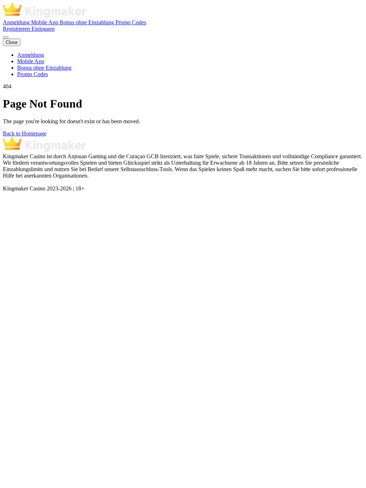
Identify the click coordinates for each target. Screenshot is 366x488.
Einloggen (43, 29)
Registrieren (17, 29)
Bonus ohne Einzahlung (87, 22)
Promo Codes (130, 22)
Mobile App (45, 22)
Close (12, 42)
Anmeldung (17, 22)
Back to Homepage (24, 133)
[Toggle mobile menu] (6, 37)
